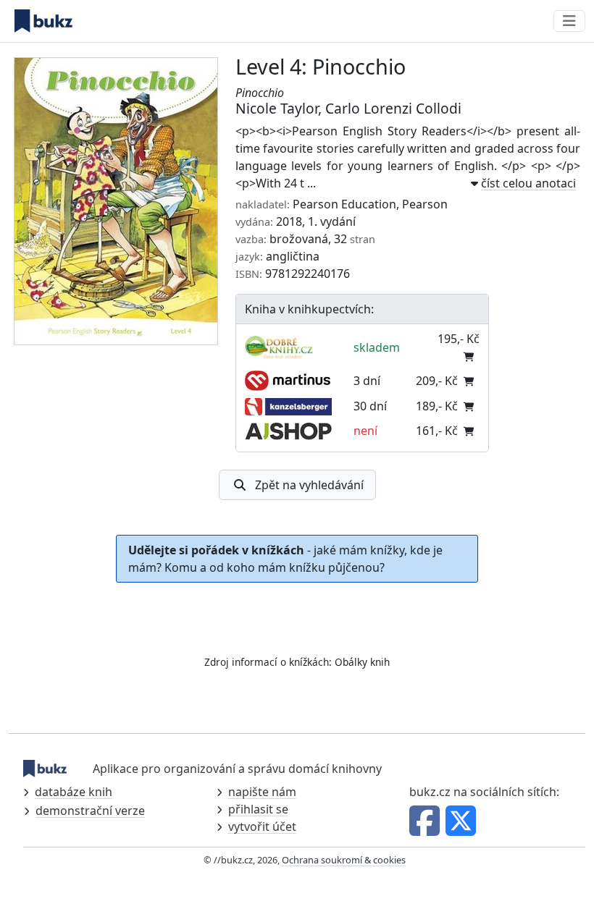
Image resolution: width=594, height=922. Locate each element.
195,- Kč (459, 339)
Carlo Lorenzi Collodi (393, 108)
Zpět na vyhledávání (309, 485)
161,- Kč (437, 431)
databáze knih (73, 792)
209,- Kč (437, 381)
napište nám (262, 792)
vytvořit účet (262, 826)
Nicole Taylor (276, 108)
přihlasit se (258, 809)
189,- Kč (437, 406)
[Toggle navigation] (569, 21)
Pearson (425, 204)
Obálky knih (362, 662)
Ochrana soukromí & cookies (344, 859)
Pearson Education (344, 204)
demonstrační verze (90, 811)
